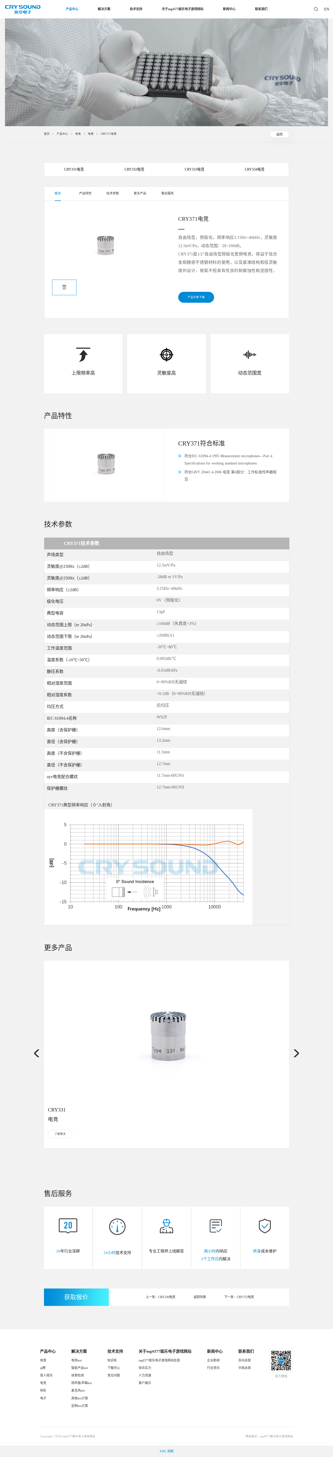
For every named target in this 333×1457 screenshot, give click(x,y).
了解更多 (60, 1133)
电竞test (76, 1360)
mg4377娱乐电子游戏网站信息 (159, 1360)
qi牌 (43, 1368)
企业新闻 (213, 1360)
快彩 (43, 1390)
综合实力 (145, 1368)
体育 (43, 1360)
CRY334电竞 (255, 169)
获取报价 (76, 1297)
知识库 (112, 1360)
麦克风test (78, 1390)
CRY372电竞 (245, 1297)
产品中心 (72, 9)
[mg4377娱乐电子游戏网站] (23, 9)
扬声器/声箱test (81, 1383)
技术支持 (136, 9)
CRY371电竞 (109, 133)
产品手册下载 (196, 297)
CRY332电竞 (134, 169)
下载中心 (113, 1368)
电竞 (78, 133)
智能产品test (79, 1368)
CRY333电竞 (194, 169)
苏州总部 (244, 1360)
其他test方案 (79, 1398)
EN (326, 9)
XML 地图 (166, 1451)
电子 (43, 1398)
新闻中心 (229, 9)
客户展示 (145, 1383)
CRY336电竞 (166, 1297)
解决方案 (104, 9)
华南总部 (244, 1368)
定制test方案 (79, 1406)
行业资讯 (213, 1368)
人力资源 (145, 1375)
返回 (279, 134)
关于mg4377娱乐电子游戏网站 (182, 9)
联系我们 (261, 9)
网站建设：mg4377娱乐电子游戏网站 (269, 1436)
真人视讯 (46, 1375)
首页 (47, 133)
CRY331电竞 (74, 169)
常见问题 (113, 1375)
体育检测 (77, 1375)
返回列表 (200, 1297)
